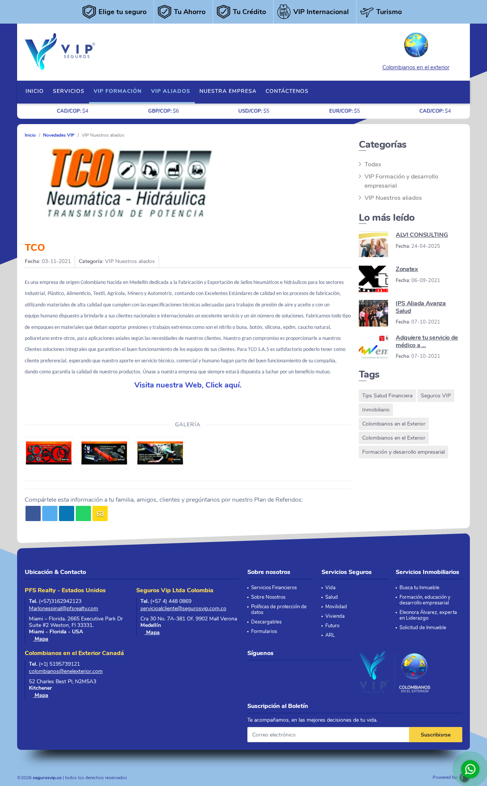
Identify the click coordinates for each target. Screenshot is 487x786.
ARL (330, 635)
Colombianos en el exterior (415, 67)
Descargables (266, 622)
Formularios (264, 632)
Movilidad (336, 607)
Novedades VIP (59, 135)
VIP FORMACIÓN (118, 91)
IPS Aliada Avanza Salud (421, 307)
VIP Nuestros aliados (393, 198)
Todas (372, 164)
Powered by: (446, 777)
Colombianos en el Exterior (393, 423)
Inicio (34, 91)
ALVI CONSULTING (422, 235)
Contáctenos (287, 91)
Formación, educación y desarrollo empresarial (424, 600)
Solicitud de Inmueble (422, 628)
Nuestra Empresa (227, 91)
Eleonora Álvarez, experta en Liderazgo (428, 615)
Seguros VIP (436, 395)
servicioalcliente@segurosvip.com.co (183, 608)
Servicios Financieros (274, 588)
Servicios (68, 91)
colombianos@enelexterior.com (66, 671)
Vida (330, 588)
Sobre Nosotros (268, 597)
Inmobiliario (376, 409)
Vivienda (335, 616)
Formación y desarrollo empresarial (403, 452)
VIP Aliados (170, 91)
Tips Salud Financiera (387, 395)
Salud (331, 597)
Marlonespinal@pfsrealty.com (63, 608)
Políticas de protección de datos (279, 609)
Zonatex (407, 269)
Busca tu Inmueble (419, 588)
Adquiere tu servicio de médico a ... (427, 341)
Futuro (332, 626)
